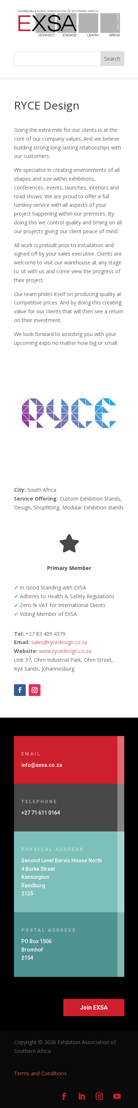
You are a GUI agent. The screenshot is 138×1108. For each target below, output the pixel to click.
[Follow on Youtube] (117, 1096)
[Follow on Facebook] (20, 690)
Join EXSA (94, 1007)
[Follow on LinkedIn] (81, 1096)
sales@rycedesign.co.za (59, 642)
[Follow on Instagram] (34, 690)
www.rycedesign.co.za (65, 650)
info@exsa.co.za (41, 765)
